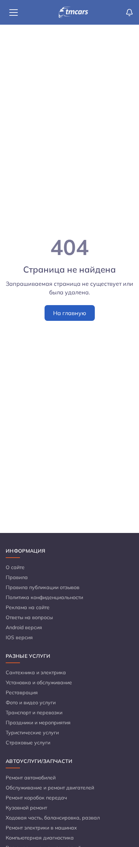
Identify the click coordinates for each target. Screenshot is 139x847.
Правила (17, 577)
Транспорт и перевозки (34, 712)
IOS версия (19, 637)
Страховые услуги (28, 742)
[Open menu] (13, 12)
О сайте (15, 567)
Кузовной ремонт (26, 807)
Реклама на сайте (28, 607)
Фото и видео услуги (31, 702)
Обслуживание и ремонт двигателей (50, 787)
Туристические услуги (32, 732)
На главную (69, 313)
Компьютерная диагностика (40, 837)
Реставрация (22, 692)
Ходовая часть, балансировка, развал (53, 817)
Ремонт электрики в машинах (41, 827)
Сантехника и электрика (36, 672)
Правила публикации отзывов (42, 587)
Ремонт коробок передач (36, 797)
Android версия (24, 627)
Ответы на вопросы (29, 617)
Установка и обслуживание (39, 682)
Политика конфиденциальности (44, 597)
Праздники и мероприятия (38, 722)
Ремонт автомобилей (31, 777)
